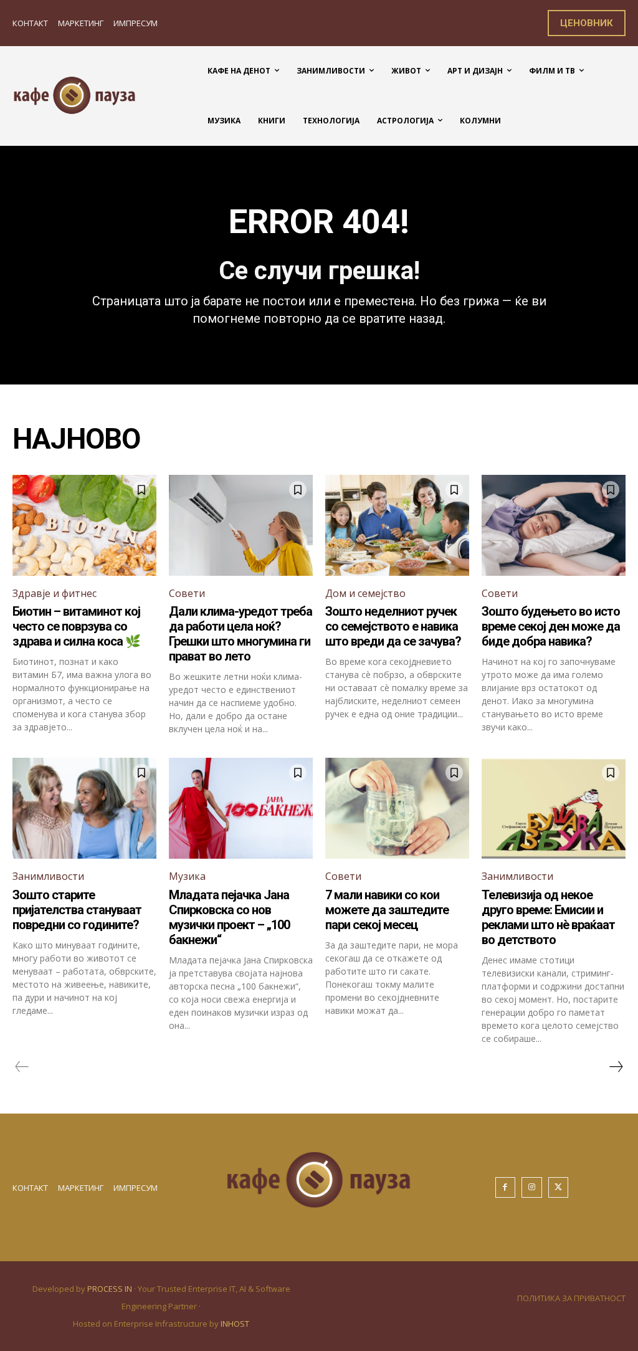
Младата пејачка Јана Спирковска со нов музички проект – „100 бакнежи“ (229, 917)
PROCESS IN (110, 1288)
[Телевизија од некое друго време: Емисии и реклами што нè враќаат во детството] (554, 808)
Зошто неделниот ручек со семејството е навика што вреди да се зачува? (393, 626)
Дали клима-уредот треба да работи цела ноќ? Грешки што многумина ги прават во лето (240, 634)
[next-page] (616, 1066)
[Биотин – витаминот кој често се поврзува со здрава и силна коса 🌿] (84, 525)
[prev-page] (22, 1066)
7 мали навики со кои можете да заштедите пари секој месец (387, 909)
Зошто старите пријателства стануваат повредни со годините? (76, 909)
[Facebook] (505, 1187)
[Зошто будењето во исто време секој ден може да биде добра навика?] (554, 525)
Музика (187, 876)
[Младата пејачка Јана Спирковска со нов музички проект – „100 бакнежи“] (241, 808)
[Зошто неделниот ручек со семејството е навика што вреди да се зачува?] (397, 525)
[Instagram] (531, 1187)
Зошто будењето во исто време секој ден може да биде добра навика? (551, 626)
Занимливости (48, 876)
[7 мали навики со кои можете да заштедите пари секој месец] (397, 808)
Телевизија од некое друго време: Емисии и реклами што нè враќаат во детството (548, 917)
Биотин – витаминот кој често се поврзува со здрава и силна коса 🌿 (76, 626)
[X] (558, 1187)
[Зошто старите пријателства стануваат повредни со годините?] (84, 808)
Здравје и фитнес (54, 593)
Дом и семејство (365, 593)
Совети (187, 593)
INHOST (235, 1323)
